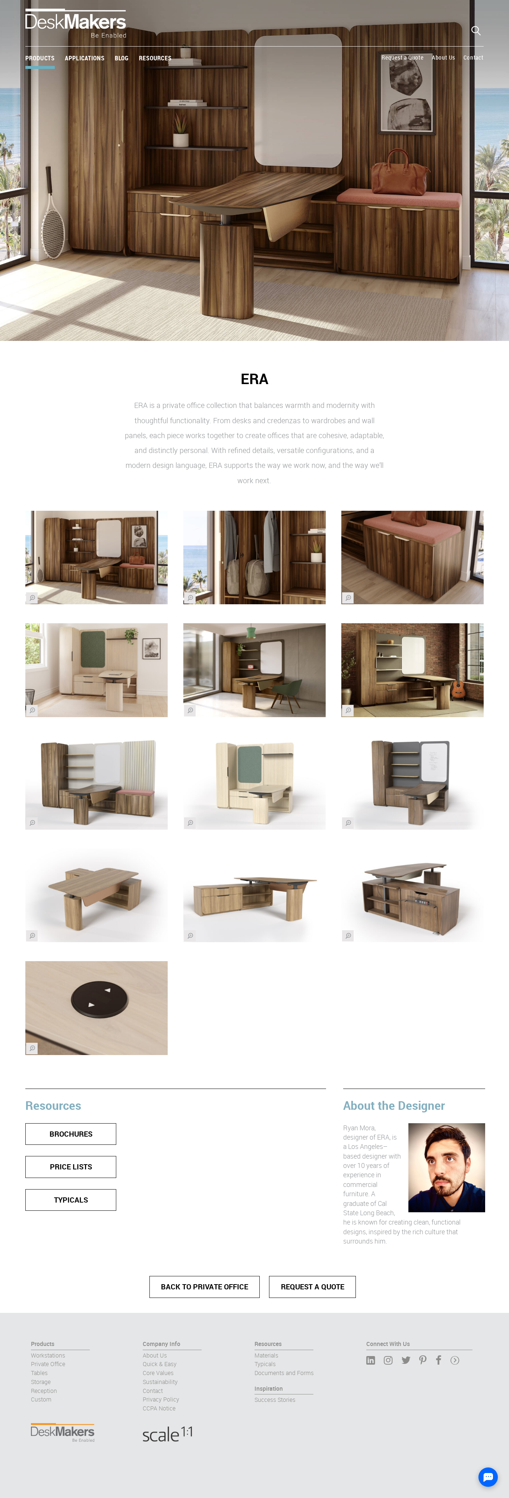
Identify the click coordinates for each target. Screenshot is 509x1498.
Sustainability (160, 1382)
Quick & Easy (160, 1364)
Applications (84, 58)
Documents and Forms (284, 1373)
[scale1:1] (199, 1428)
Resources (155, 58)
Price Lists (71, 1167)
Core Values (158, 1373)
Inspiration (269, 1388)
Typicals (71, 1200)
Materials (266, 1355)
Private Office (48, 1364)
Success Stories (275, 1400)
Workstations (48, 1355)
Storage (41, 1382)
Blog (122, 58)
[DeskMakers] (75, 29)
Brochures (71, 1134)
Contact (473, 57)
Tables (39, 1373)
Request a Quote (403, 57)
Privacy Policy (161, 1399)
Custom (41, 1399)
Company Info (161, 1344)
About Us (443, 57)
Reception (44, 1390)
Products (40, 58)
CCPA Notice (159, 1408)
